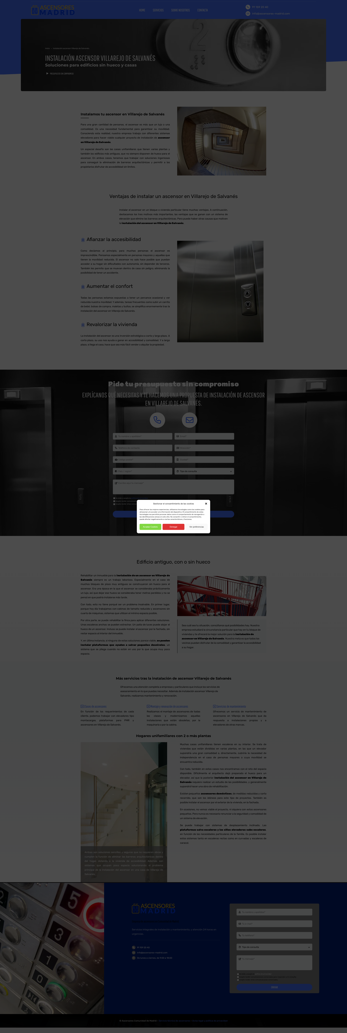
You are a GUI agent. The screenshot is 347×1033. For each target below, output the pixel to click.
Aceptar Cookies (150, 527)
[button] (206, 503)
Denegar (173, 527)
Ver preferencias (196, 527)
